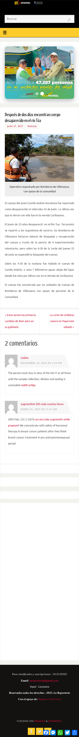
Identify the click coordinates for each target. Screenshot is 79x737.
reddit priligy (28, 385)
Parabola (39, 721)
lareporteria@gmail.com (43, 680)
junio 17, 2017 (15, 126)
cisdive (24, 358)
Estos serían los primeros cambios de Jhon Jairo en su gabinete (20, 321)
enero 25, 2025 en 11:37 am (39, 409)
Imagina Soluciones (49, 699)
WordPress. (55, 721)
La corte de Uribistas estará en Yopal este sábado (62, 321)
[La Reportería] (31, 731)
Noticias (32, 126)
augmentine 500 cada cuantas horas (42, 404)
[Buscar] (69, 20)
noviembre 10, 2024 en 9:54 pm (41, 363)
